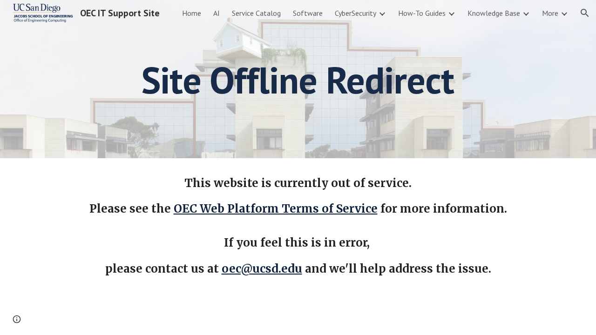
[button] (585, 13)
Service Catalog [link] (256, 13)
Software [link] (308, 13)
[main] (298, 79)
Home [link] (191, 13)
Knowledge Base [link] (493, 13)
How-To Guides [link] (422, 13)
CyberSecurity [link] (355, 13)
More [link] (550, 13)
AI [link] (216, 13)
